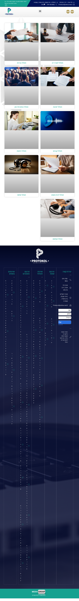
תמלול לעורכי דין (57, 63)
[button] (40, 11)
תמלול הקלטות (57, 239)
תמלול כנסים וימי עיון (21, 107)
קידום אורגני (42, 595)
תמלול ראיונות (21, 151)
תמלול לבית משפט (57, 195)
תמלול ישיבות (57, 107)
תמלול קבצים (57, 151)
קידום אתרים (35, 595)
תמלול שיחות (21, 195)
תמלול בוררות (21, 63)
